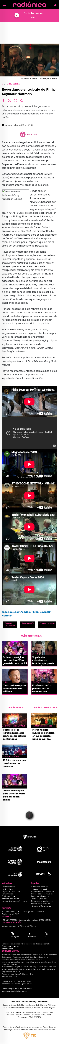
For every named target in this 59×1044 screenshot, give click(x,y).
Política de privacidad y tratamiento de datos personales (26, 944)
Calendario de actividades (42, 891)
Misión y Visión (7, 889)
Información (28, 623)
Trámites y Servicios (39, 899)
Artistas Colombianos (43, 726)
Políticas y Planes (9, 896)
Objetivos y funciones (11, 891)
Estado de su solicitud (40, 904)
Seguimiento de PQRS (11, 972)
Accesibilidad (8, 949)
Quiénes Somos (8, 887)
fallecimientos (48, 623)
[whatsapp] (15, 100)
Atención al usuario (39, 887)
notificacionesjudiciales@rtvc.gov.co (17, 984)
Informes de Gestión (10, 899)
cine (6, 654)
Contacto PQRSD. (9, 964)
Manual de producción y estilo (14, 901)
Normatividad (7, 894)
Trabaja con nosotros (40, 889)
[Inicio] (29, 4)
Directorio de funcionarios (42, 901)
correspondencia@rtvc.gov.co (15, 962)
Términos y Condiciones (41, 906)
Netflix (37, 682)
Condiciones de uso (10, 946)
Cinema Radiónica (10, 624)
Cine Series (13, 84)
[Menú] (4, 4)
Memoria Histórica (12, 756)
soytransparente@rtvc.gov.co (14, 991)
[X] (9, 100)
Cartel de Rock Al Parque (15, 726)
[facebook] (3, 100)
